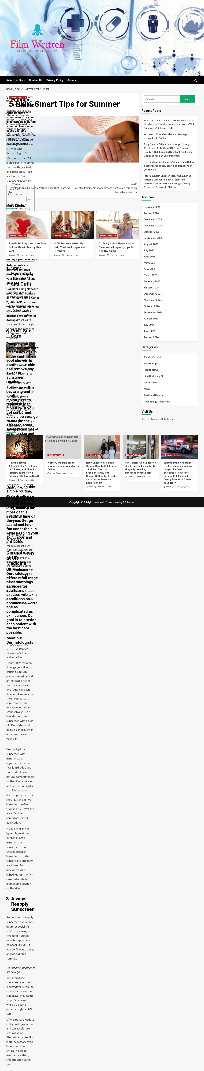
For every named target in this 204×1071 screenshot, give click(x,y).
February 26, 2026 (104, 487)
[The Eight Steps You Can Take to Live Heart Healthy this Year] (27, 225)
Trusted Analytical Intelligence (158, 418)
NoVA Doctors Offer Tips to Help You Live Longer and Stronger (71, 247)
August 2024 (151, 318)
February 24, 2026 (143, 477)
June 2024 (149, 330)
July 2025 (149, 250)
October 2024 (152, 306)
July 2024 (149, 324)
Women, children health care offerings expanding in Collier (165, 136)
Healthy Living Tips (18, 98)
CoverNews (112, 502)
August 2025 (151, 244)
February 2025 (152, 281)
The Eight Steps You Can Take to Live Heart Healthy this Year (28, 247)
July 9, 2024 (26, 112)
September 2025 (153, 237)
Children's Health (153, 357)
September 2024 (153, 312)
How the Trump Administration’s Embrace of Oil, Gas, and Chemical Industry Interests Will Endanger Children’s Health (169, 124)
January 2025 (151, 287)
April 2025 (150, 268)
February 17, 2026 (117, 255)
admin (14, 112)
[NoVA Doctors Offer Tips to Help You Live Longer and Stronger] (72, 225)
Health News (151, 369)
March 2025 (150, 275)
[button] (196, 80)
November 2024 (153, 299)
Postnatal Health (153, 395)
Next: (105, 188)
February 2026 (152, 206)
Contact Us (35, 80)
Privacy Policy (54, 80)
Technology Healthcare (157, 401)
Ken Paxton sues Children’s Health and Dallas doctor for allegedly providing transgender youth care (169, 165)
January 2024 (151, 337)
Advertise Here (15, 80)
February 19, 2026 (72, 255)
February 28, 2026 (27, 480)
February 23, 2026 (182, 487)
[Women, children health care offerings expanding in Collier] (63, 447)
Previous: (39, 188)
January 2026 (151, 213)
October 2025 (152, 231)
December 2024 (153, 293)
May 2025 (149, 262)
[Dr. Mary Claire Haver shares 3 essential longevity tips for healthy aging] (117, 225)
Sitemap (72, 80)
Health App (150, 363)
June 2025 (149, 256)
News (147, 388)
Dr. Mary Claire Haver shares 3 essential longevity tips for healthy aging (117, 247)
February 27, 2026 (65, 473)
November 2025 (153, 225)
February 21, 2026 (27, 255)
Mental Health (152, 382)
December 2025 (153, 219)
